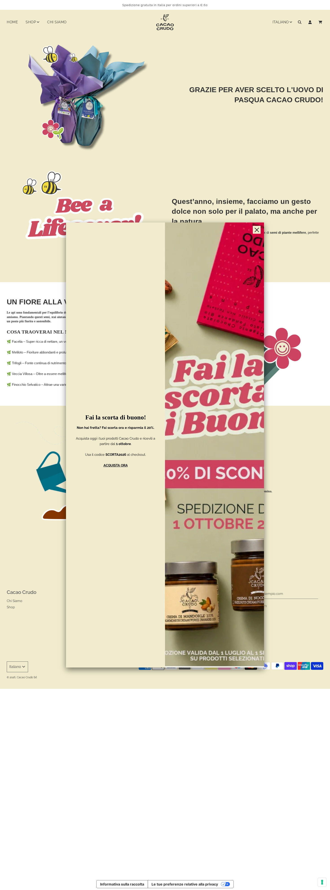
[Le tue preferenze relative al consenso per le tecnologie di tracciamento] (322, 882)
